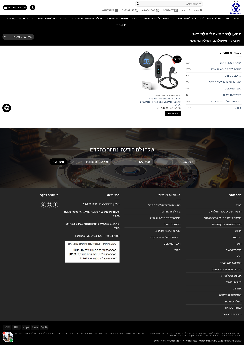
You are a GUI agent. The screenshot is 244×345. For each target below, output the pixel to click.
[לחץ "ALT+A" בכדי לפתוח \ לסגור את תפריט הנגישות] (6, 108)
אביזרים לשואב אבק (231, 62)
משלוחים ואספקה (232, 301)
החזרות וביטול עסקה (230, 294)
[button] (32, 7)
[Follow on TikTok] (43, 204)
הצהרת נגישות (234, 250)
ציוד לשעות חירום (185, 18)
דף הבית (236, 40)
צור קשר (237, 237)
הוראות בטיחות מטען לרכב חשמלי (223, 217)
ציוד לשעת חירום (232, 94)
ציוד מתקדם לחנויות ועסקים (51, 18)
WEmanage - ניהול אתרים (166, 340)
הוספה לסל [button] (173, 114)
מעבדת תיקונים (18, 18)
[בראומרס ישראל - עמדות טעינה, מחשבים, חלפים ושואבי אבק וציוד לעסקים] (225, 7)
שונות (122, 24)
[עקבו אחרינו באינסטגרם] (49, 204)
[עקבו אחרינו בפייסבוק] (55, 204)
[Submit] (138, 4)
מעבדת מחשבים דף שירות (227, 224)
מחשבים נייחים (118, 18)
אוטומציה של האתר (231, 275)
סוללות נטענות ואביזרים (88, 18)
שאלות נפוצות (234, 282)
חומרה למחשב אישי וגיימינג (151, 18)
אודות (238, 230)
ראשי (239, 205)
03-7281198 (90, 204)
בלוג (239, 256)
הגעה (239, 243)
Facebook (80, 235)
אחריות (237, 288)
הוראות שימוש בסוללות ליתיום (225, 211)
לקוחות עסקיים (233, 307)
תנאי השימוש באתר (231, 262)
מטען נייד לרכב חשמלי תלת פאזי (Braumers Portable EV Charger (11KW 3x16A (160, 101)
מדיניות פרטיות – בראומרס (227, 269)
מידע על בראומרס (232, 314)
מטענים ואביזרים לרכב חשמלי (220, 18)
